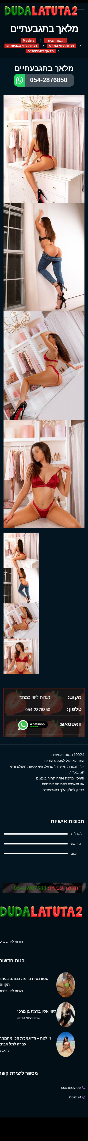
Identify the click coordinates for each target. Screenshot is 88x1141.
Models (28, 40)
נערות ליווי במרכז (61, 46)
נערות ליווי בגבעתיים (21, 46)
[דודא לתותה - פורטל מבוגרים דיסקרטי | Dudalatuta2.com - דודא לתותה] (40, 11)
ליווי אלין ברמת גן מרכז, (36, 1011)
